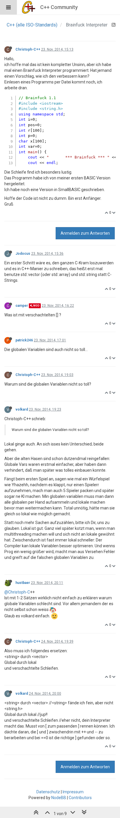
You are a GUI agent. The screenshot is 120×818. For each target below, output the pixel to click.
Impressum (73, 792)
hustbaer (22, 583)
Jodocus (22, 254)
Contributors (80, 797)
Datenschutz (48, 792)
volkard (21, 409)
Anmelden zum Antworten (85, 233)
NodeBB (58, 797)
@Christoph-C (17, 592)
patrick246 (24, 340)
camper (21, 306)
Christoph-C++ (27, 49)
